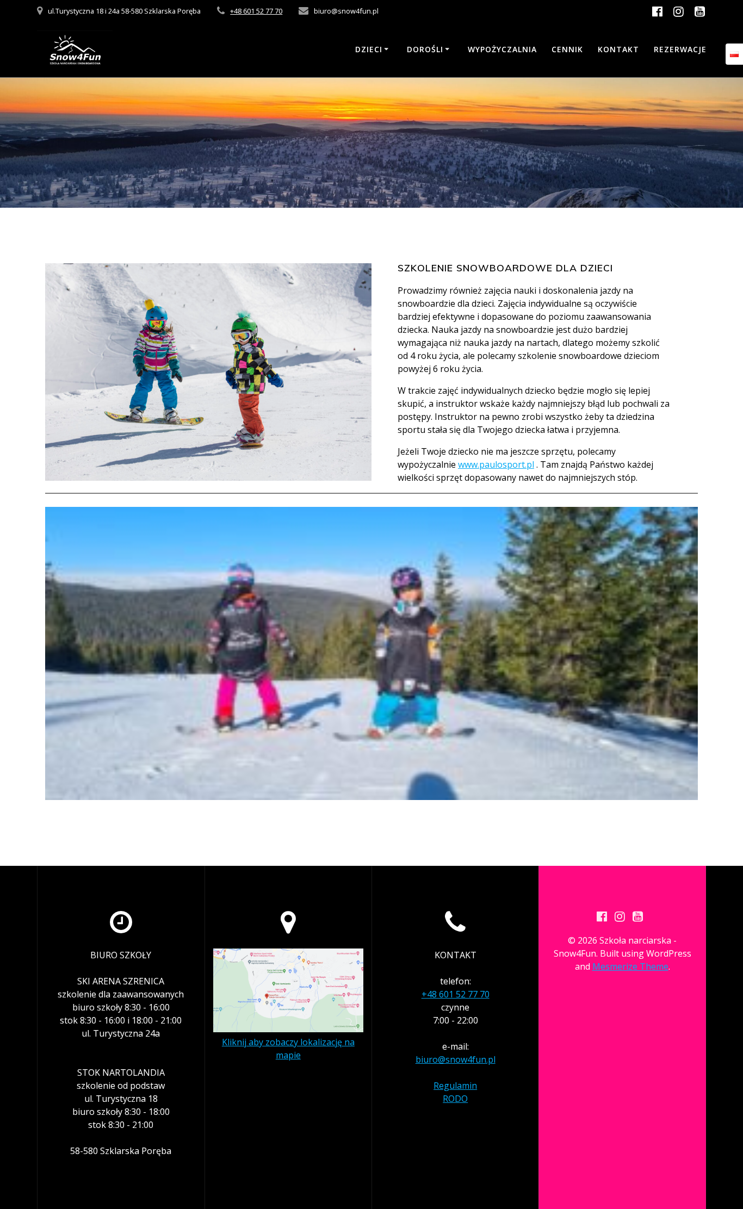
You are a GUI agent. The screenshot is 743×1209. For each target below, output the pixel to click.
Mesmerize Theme (630, 966)
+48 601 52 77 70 (256, 11)
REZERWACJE (680, 49)
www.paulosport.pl (496, 464)
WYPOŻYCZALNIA (502, 49)
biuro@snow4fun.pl (456, 1059)
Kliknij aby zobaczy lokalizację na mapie (288, 1048)
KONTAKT (618, 49)
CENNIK (567, 49)
